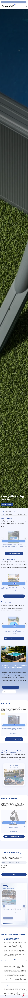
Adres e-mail (3, 867)
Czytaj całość (7, 918)
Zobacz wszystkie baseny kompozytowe (13, 596)
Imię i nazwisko (4, 865)
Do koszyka (14, 583)
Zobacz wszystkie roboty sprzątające (14, 836)
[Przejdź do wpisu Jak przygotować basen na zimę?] (9, 897)
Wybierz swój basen (6, 504)
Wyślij (14, 874)
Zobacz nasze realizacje (8, 691)
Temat (2, 869)
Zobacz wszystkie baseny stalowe (13, 553)
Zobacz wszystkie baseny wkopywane (13, 638)
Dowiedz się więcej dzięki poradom (8, 888)
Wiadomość (3, 871)
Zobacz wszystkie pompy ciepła (14, 739)
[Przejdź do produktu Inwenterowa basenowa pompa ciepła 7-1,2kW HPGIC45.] (13, 720)
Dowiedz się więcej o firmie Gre (9, 687)
